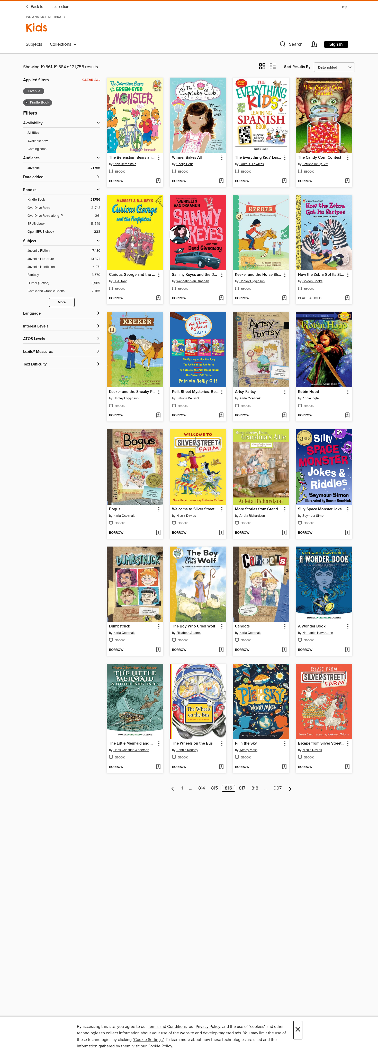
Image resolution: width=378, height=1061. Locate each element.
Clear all (91, 80)
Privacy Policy (208, 1026)
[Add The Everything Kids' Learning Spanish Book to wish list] (284, 181)
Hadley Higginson (252, 281)
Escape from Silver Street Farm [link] (321, 743)
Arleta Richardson (252, 516)
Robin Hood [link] (308, 392)
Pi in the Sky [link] (246, 743)
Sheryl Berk (184, 164)
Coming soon (37, 149)
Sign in (336, 44)
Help (343, 7)
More (62, 302)
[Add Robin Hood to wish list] (347, 415)
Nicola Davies (186, 516)
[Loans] (314, 45)
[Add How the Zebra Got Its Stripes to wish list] (347, 298)
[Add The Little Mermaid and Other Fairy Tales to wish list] (158, 767)
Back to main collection (49, 7)
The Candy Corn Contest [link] (319, 157)
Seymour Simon (313, 516)
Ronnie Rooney (187, 750)
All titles (33, 133)
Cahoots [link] (242, 626)
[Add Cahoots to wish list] (284, 650)
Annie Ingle (310, 398)
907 (278, 788)
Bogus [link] (114, 509)
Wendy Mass (248, 750)
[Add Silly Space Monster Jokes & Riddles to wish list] (347, 533)
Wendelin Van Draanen (192, 281)
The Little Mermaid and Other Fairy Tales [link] (132, 743)
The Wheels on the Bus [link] (192, 743)
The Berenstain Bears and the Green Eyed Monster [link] (132, 157)
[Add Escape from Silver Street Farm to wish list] (347, 767)
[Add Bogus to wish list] (158, 533)
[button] (290, 45)
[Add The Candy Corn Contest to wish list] (347, 181)
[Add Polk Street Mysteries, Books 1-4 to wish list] (221, 415)
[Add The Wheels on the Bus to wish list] (221, 767)
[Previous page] (173, 788)
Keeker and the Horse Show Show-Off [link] (258, 275)
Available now (38, 141)
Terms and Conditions (167, 1026)
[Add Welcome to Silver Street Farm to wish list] (221, 533)
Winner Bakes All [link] (187, 157)
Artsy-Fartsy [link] (245, 392)
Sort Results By (297, 66)
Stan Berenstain (124, 164)
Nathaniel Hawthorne (317, 633)
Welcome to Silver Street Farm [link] (195, 509)
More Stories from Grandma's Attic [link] (258, 509)
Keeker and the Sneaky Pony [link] (132, 392)
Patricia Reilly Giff (315, 164)
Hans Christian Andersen (131, 750)
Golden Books (312, 281)
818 (254, 788)
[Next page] (290, 788)
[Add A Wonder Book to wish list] (347, 650)
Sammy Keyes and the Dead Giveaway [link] (195, 275)
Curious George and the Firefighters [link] (132, 275)
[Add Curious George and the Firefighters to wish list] (158, 298)
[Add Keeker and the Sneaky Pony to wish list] (158, 415)
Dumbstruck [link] (119, 626)
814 (201, 788)
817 (242, 788)
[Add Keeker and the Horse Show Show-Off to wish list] (284, 298)
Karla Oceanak (250, 398)
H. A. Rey (120, 281)
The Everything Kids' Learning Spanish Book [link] (258, 157)
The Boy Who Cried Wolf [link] (193, 626)
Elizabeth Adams (188, 633)
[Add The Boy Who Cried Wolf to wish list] (221, 650)
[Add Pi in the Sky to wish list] (284, 767)
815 (214, 788)
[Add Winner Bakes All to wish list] (221, 181)
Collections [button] (61, 44)
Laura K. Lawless (251, 164)
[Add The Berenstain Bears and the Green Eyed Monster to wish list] (158, 181)
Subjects (34, 44)
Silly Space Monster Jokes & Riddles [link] (321, 509)
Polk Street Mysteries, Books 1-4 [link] (195, 392)
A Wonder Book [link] (312, 626)
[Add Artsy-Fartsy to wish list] (284, 415)
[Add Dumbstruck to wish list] (158, 650)
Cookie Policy (160, 1046)
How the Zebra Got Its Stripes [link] (321, 275)
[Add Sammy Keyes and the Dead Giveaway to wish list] (221, 298)
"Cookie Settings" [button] (148, 1039)
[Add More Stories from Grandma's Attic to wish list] (284, 533)
